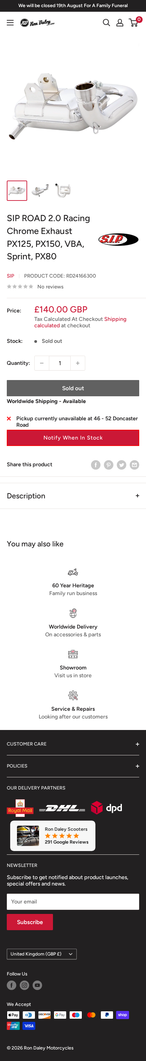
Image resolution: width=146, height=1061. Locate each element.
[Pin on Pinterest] (108, 464)
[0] (133, 23)
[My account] (119, 22)
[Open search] (106, 22)
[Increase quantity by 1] (78, 363)
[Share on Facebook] (96, 464)
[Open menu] (10, 22)
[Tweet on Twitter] (121, 464)
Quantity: (18, 363)
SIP (10, 276)
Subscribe (30, 922)
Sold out (73, 388)
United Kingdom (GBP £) (36, 954)
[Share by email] (134, 464)
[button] (73, 438)
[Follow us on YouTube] (37, 985)
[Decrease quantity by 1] (42, 363)
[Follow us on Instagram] (24, 985)
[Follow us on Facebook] (11, 985)
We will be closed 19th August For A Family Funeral (73, 5)
